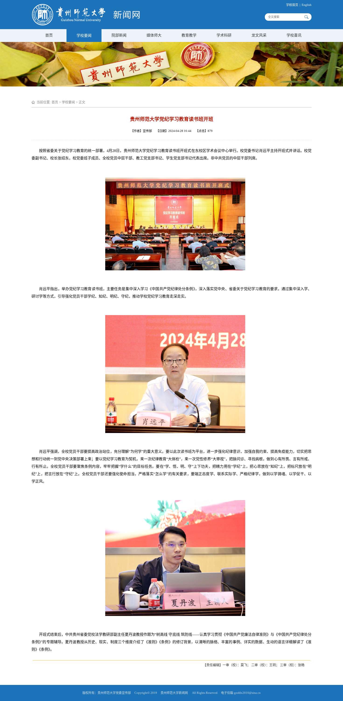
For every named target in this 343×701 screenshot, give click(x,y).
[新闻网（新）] (86, 24)
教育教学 (189, 35)
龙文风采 (259, 35)
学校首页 (292, 5)
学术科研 (224, 35)
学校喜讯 (294, 35)
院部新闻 (119, 35)
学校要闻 (84, 36)
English (307, 5)
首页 (49, 35)
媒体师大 (154, 35)
